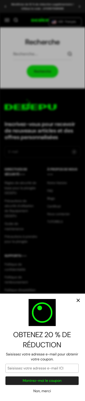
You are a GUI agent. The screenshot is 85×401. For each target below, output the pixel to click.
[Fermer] (78, 300)
